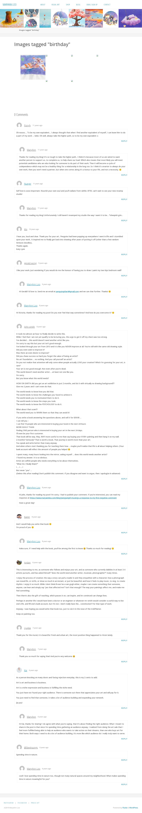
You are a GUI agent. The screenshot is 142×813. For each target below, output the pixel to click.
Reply (124, 141)
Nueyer (27, 183)
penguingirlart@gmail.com (67, 291)
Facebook (22, 803)
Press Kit (35, 803)
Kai (25, 670)
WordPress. (133, 808)
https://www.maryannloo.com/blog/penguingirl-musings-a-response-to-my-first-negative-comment (73, 498)
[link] (116, 4)
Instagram (9, 803)
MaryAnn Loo (10, 4)
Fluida (124, 808)
